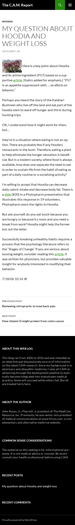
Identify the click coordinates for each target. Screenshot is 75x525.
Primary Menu (70, 5)
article (17, 80)
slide (7, 194)
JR (18, 51)
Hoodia (7, 21)
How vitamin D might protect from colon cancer (33, 318)
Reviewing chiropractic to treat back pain (28, 304)
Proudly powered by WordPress (19, 519)
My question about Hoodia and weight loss (29, 486)
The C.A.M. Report (17, 5)
